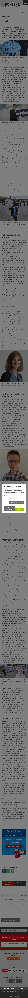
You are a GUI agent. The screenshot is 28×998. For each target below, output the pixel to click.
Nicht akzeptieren (9, 508)
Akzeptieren (19, 509)
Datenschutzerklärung (9, 498)
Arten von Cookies (15, 502)
